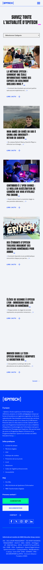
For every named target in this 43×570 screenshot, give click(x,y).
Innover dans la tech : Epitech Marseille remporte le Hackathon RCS (21, 356)
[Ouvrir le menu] (38, 3)
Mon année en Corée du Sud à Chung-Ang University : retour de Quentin (21, 134)
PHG (34, 552)
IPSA (13, 547)
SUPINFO (29, 552)
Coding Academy (22, 549)
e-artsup (9, 552)
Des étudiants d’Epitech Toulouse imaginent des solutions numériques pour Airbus (20, 247)
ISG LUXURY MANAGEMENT (15, 541)
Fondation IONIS (21, 556)
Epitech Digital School (32, 547)
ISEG (22, 543)
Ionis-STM (16, 552)
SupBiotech (20, 547)
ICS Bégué (35, 543)
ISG (4, 541)
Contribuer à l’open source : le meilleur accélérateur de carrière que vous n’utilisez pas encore (21, 190)
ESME (8, 547)
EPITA (20, 545)
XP (5, 545)
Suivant (36, 381)
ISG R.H (17, 543)
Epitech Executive (9, 549)
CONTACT (13, 515)
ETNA (23, 552)
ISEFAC (28, 543)
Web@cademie (34, 549)
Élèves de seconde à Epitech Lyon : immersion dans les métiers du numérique (21, 302)
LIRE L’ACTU (13, 97)
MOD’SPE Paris (12, 545)
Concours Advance (30, 554)
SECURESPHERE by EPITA (14, 554)
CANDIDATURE (15, 501)
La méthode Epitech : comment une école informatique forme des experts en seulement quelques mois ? (19, 78)
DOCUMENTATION (15, 508)
